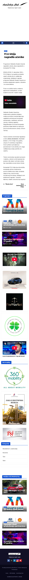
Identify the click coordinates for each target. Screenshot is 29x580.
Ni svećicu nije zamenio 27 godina (14, 240)
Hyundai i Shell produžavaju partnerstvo (14, 224)
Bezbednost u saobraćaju (10, 448)
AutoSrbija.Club (19, 573)
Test (4, 456)
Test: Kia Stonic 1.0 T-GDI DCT (14, 491)
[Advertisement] (14, 26)
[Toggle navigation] (13, 43)
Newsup (23, 567)
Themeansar (14, 569)
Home (7, 573)
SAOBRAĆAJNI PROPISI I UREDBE (14, 576)
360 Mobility (12, 573)
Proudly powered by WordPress (9, 567)
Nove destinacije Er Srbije (20, 185)
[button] (24, 43)
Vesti (6, 51)
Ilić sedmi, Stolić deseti (13, 209)
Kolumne (5, 452)
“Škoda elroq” (9, 184)
